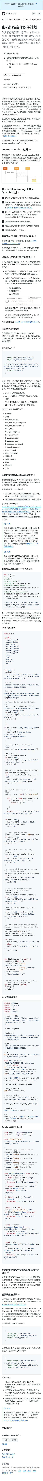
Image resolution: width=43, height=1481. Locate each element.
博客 (11, 1473)
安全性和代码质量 (14, 19)
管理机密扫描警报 (9, 136)
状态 (29, 1471)
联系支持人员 (8, 1457)
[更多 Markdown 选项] (23, 75)
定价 (34, 1471)
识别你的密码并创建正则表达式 (17, 257)
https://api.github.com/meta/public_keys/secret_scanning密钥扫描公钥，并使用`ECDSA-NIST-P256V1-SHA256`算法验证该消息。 (21, 509)
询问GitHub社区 (9, 1454)
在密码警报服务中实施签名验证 (17, 475)
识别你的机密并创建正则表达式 (19, 207)
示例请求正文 (7, 348)
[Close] (36, 3)
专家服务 (5, 1473)
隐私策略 (4, 1444)
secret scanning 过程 (15, 149)
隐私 (24, 1471)
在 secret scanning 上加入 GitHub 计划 (18, 191)
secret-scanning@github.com (27, 322)
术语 (19, 1471)
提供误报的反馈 (9, 1294)
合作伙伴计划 (36, 19)
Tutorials (26, 19)
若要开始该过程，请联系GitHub (18, 236)
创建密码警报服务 (10, 328)
